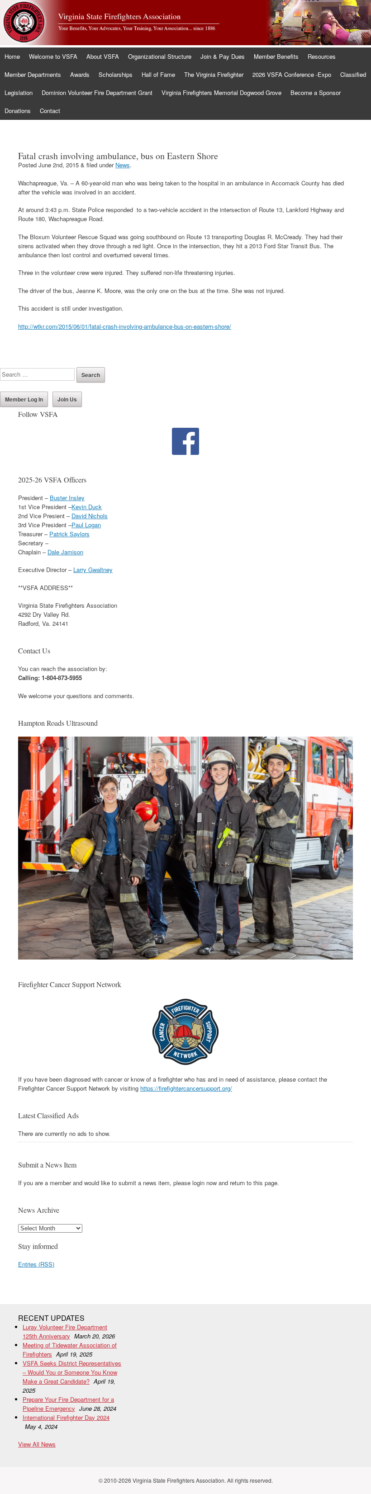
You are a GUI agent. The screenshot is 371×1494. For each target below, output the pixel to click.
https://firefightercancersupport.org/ (186, 1088)
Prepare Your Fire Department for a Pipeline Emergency (68, 1404)
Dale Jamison (65, 552)
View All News (37, 1444)
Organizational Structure (159, 56)
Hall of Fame (158, 74)
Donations (18, 110)
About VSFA (102, 56)
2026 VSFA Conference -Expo (291, 74)
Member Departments (33, 74)
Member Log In (24, 399)
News (122, 165)
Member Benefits (276, 56)
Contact (50, 110)
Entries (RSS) (36, 1264)
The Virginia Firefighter (213, 74)
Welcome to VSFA (53, 56)
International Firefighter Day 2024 (66, 1417)
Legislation (19, 92)
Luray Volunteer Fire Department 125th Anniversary (65, 1331)
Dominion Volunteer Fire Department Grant (97, 92)
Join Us (67, 399)
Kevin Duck (86, 506)
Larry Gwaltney (93, 569)
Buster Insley (67, 497)
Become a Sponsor (315, 92)
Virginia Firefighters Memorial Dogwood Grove (221, 92)
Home (12, 56)
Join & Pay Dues (222, 56)
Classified (353, 74)
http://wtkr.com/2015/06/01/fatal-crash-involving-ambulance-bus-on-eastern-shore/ (124, 326)
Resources (322, 56)
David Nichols (89, 515)
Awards (80, 74)
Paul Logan (86, 524)
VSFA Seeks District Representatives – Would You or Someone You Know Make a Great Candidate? (72, 1372)
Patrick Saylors (69, 534)
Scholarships (116, 74)
